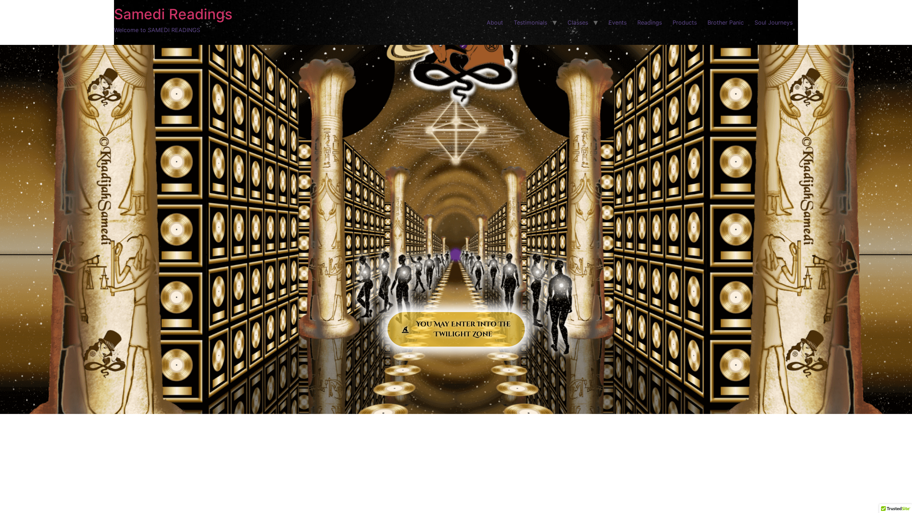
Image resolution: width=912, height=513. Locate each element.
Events (617, 22)
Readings (649, 22)
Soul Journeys (774, 22)
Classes (578, 22)
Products (685, 22)
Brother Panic (726, 22)
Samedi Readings (173, 14)
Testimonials (530, 22)
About (495, 22)
